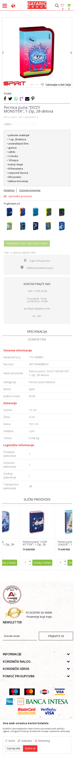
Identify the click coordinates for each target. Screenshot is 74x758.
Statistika (26, 740)
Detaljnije (9, 190)
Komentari (37, 339)
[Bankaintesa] (43, 701)
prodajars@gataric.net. (37, 308)
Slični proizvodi (37, 499)
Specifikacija (37, 332)
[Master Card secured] (27, 711)
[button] (57, 5)
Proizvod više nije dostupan (26, 243)
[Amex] (9, 701)
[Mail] (27, 98)
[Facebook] (5, 98)
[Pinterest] (32, 98)
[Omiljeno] (63, 5)
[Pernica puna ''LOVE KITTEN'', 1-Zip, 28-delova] (37, 521)
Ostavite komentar (30, 190)
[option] (37, 52)
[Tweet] (10, 98)
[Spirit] (14, 83)
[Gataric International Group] (37, 4)
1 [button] (31, 85)
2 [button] (37, 85)
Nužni (12, 740)
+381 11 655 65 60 (37, 291)
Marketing (44, 740)
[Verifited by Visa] (48, 711)
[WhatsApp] (16, 98)
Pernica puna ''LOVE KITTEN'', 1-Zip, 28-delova (35, 544)
